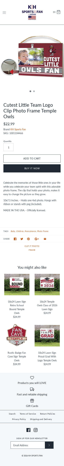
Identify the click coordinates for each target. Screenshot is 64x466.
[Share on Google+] (37, 239)
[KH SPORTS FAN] (32, 12)
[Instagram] (36, 430)
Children (20, 231)
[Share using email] (45, 239)
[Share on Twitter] (21, 239)
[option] (32, 56)
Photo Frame (42, 231)
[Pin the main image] (28, 239)
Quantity (7, 141)
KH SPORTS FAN (35, 455)
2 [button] (33, 91)
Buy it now (32, 168)
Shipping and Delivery (41, 419)
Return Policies (47, 413)
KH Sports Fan (18, 129)
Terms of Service (28, 413)
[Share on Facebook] (15, 239)
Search (12, 413)
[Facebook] (28, 430)
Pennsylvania (30, 231)
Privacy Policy (19, 419)
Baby (13, 231)
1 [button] (30, 91)
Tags (5, 231)
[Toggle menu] (4, 12)
